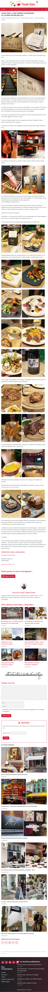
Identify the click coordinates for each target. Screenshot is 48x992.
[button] (46, 9)
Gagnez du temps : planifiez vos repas (26, 983)
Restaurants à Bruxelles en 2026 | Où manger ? (7, 663)
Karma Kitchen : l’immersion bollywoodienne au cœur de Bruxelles (19, 806)
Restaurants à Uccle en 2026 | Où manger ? (7, 643)
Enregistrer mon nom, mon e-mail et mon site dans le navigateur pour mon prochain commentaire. (23, 710)
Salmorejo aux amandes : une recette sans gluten (29, 979)
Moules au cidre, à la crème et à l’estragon (27, 974)
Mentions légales (5, 981)
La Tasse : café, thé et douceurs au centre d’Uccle (14, 901)
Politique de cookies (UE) (7, 979)
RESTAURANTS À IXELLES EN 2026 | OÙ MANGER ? (32, 663)
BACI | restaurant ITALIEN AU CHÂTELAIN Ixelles (14, 774)
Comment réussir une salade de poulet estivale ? (29, 964)
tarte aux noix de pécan (13, 487)
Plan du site (4, 974)
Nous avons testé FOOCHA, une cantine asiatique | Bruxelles (17, 933)
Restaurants (15, 951)
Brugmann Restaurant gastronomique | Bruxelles (14, 838)
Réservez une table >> (7, 564)
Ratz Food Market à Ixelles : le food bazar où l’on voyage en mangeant (34, 643)
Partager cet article (9, 576)
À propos (3, 972)
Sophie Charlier (30, 592)
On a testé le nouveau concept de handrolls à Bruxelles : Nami (18, 870)
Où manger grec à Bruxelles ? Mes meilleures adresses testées (34, 622)
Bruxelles (21, 951)
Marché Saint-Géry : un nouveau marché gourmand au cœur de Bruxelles (12, 622)
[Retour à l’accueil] (24, 3)
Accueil (3, 951)
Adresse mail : (6, 733)
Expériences (8, 951)
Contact (3, 977)
